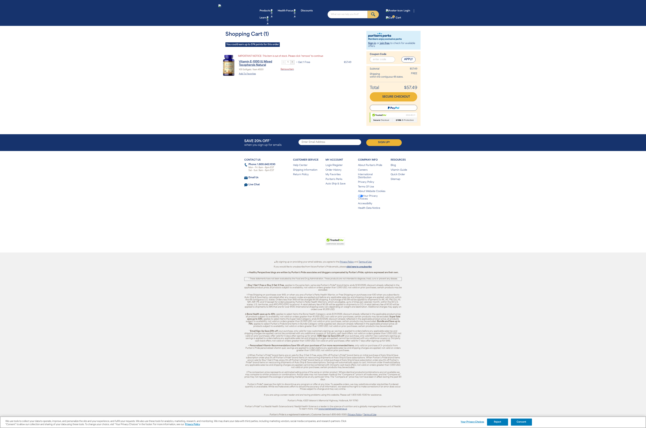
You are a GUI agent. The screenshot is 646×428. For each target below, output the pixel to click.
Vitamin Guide (399, 170)
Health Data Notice (369, 208)
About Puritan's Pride (370, 165)
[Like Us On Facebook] (315, 219)
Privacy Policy (366, 182)
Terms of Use (365, 262)
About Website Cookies (371, 191)
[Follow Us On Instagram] (322, 219)
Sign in (372, 43)
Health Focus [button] (285, 11)
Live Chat (254, 184)
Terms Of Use (366, 187)
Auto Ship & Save (336, 184)
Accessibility (365, 203)
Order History (334, 170)
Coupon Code (378, 54)
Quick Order (398, 174)
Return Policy (301, 174)
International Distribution (365, 176)
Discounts (307, 11)
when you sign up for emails (263, 143)
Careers (363, 170)
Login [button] (407, 11)
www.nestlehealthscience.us (332, 409)
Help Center (300, 165)
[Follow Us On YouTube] (330, 219)
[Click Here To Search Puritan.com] (373, 14)
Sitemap (395, 179)
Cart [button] (397, 17)
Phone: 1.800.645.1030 (261, 164)
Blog (393, 165)
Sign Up (384, 142)
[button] (309, 243)
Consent (521, 422)
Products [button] (265, 11)
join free (385, 43)
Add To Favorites (247, 74)
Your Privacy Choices (368, 197)
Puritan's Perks (334, 179)
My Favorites (333, 174)
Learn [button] (263, 18)
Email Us (253, 177)
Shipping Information (305, 170)
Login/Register (334, 165)
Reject (497, 422)
